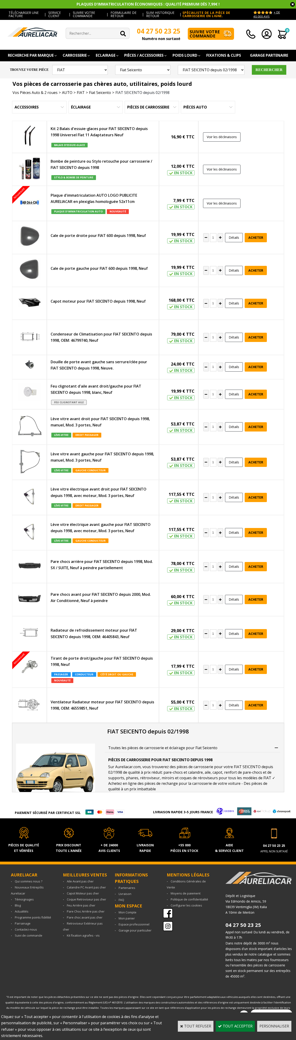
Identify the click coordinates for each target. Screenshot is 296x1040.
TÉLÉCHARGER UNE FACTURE (24, 14)
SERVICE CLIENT (54, 14)
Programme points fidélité (33, 917)
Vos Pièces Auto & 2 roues (35, 92)
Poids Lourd (185, 55)
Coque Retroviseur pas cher (86, 899)
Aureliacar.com (128, 766)
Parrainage (23, 923)
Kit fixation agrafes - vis (83, 935)
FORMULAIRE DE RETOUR (123, 14)
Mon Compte (127, 912)
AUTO (67, 92)
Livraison (125, 894)
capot (217, 772)
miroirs (168, 777)
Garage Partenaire (269, 55)
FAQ (121, 900)
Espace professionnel (134, 924)
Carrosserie (75, 55)
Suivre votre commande (205, 34)
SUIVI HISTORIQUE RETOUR (160, 14)
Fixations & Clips (223, 55)
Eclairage (105, 55)
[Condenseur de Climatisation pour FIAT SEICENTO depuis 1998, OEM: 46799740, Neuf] (29, 337)
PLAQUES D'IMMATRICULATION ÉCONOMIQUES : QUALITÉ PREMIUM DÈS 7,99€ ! (148, 4)
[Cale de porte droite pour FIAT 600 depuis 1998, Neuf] (29, 237)
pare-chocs (173, 772)
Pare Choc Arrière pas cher (86, 911)
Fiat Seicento (100, 92)
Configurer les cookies (186, 905)
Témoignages (24, 899)
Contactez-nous (26, 929)
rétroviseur (150, 777)
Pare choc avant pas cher (84, 917)
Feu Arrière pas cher (81, 905)
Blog (18, 905)
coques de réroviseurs (198, 777)
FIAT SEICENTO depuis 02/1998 (142, 92)
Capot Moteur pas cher (83, 893)
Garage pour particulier (135, 930)
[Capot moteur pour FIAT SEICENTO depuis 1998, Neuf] (29, 303)
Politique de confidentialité (189, 899)
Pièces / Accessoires (143, 55)
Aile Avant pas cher (80, 881)
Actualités (21, 911)
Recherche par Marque (31, 55)
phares (132, 777)
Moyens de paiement (185, 893)
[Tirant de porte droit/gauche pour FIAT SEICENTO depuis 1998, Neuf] (29, 667)
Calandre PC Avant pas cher (86, 887)
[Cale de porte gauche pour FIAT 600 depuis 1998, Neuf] (29, 270)
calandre (195, 772)
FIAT (81, 92)
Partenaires (127, 888)
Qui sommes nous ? (28, 881)
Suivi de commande (28, 935)
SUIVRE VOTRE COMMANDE (84, 14)
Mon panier (127, 918)
